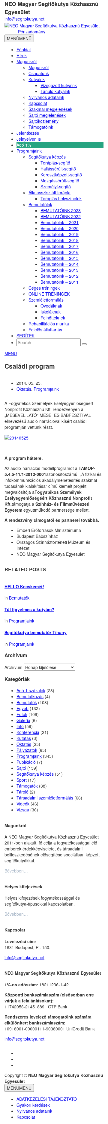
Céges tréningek (44, 288)
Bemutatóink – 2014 (59, 264)
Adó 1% (23, 145)
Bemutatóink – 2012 (59, 276)
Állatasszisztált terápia (49, 192)
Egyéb (22, 708)
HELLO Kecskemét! (24, 586)
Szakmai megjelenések (50, 109)
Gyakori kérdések (33, 1105)
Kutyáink (36, 79)
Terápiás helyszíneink (61, 198)
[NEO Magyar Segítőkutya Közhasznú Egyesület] (52, 25)
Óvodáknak (51, 306)
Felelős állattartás (45, 330)
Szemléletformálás (46, 300)
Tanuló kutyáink (55, 91)
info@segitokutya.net (24, 19)
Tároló (22, 792)
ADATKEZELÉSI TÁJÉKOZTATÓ (46, 1099)
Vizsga (22, 810)
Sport (21, 780)
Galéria (23, 720)
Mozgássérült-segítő (59, 181)
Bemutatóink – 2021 (59, 222)
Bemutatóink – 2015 (59, 258)
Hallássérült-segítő (58, 169)
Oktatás (23, 389)
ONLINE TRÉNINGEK (49, 294)
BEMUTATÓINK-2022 (60, 216)
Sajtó (21, 768)
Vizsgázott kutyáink (58, 85)
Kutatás (23, 738)
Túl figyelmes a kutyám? (29, 609)
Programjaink (29, 151)
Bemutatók (19, 598)
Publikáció (26, 762)
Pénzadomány (31, 32)
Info (20, 726)
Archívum (13, 667)
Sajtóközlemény (43, 121)
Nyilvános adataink (46, 97)
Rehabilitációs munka (48, 324)
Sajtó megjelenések (47, 115)
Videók (22, 804)
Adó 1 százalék (30, 690)
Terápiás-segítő (55, 163)
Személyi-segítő (55, 187)
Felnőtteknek (52, 318)
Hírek (21, 55)
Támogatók (27, 786)
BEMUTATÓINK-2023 (60, 210)
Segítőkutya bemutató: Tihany (35, 632)
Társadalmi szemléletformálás (44, 798)
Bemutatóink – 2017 (59, 246)
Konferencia (27, 732)
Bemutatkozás (30, 696)
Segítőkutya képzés (47, 157)
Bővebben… (16, 871)
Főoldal (23, 49)
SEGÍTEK (25, 336)
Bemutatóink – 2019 (59, 234)
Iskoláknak (50, 312)
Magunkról (26, 61)
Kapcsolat (37, 103)
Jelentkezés (27, 133)
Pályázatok (26, 750)
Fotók (21, 714)
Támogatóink (40, 127)
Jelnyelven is (28, 139)
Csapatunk (38, 73)
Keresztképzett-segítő (61, 175)
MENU (10, 353)
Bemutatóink (40, 204)
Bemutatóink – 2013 (59, 270)
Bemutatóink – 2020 (59, 228)
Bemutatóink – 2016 (59, 252)
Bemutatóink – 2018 (59, 240)
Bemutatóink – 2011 (59, 282)
